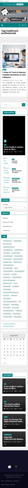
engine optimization (8, 265)
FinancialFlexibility (8, 268)
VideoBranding (7, 313)
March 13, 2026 (10, 424)
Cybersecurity (15, 178)
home (15, 268)
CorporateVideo (18, 256)
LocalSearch (6, 274)
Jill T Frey (20, 80)
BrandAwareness (7, 241)
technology (15, 307)
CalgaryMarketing (7, 250)
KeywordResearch (19, 271)
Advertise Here (7, 226)
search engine (7, 298)
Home (2, 480)
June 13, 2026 (9, 151)
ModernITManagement (9, 280)
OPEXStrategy (7, 289)
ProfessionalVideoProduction (10, 292)
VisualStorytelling (7, 316)
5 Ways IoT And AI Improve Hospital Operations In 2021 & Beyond (14, 74)
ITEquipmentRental (8, 271)
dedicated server (18, 259)
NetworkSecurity (7, 283)
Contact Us (6, 230)
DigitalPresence (17, 262)
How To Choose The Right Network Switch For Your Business (14, 421)
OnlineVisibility (7, 286)
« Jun (4, 363)
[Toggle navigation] (25, 25)
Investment (15, 188)
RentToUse (14, 295)
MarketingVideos (17, 277)
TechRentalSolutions (8, 310)
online (15, 283)
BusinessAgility (17, 241)
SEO (5, 144)
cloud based (6, 253)
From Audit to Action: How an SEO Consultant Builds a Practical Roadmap (13, 150)
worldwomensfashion (9, 324)
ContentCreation (16, 253)
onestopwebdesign (8, 326)
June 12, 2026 (9, 408)
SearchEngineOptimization (10, 301)
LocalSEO (14, 274)
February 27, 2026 (10, 441)
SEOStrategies (15, 304)
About (4, 69)
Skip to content (4, 1)
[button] (19, 25)
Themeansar (18, 477)
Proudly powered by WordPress (12, 475)
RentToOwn (6, 295)
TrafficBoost (19, 310)
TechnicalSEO (6, 307)
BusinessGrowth (7, 244)
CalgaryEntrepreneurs (9, 247)
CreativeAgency (7, 259)
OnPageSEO (16, 286)
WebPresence (17, 316)
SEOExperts (6, 304)
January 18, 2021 (9, 80)
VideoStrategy (16, 313)
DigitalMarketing (7, 262)
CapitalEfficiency (18, 250)
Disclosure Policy (8, 222)
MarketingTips (7, 277)
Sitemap (5, 218)
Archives (5, 204)
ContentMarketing (8, 256)
